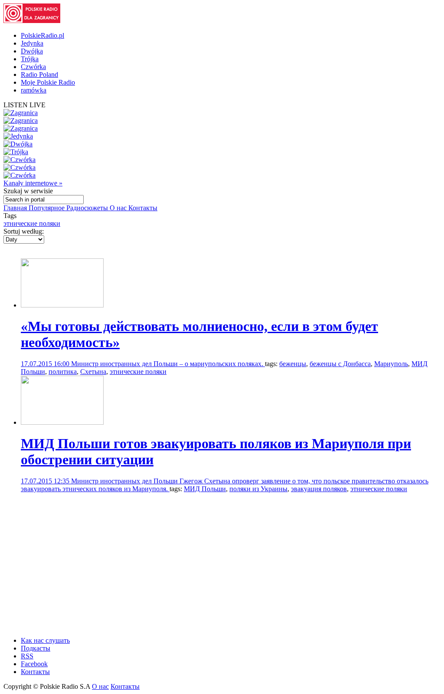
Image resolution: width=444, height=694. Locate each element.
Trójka (30, 59)
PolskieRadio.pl (42, 35)
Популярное (47, 208)
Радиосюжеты (88, 208)
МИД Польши (205, 488)
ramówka (33, 90)
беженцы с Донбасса (340, 363)
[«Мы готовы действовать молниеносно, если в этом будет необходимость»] (62, 305)
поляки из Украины (258, 488)
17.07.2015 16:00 (46, 363)
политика (63, 371)
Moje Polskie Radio (48, 82)
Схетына (93, 371)
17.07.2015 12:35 (46, 481)
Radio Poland (39, 74)
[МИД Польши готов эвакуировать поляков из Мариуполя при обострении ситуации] (62, 422)
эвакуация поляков (319, 488)
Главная (16, 208)
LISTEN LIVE (24, 105)
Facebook (34, 664)
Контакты (142, 208)
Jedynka (32, 43)
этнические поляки (31, 223)
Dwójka (32, 51)
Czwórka (33, 66)
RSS (27, 656)
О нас (119, 208)
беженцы (292, 363)
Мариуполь (391, 363)
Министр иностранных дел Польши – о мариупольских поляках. (168, 363)
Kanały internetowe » (32, 183)
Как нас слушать (45, 640)
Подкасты (35, 648)
